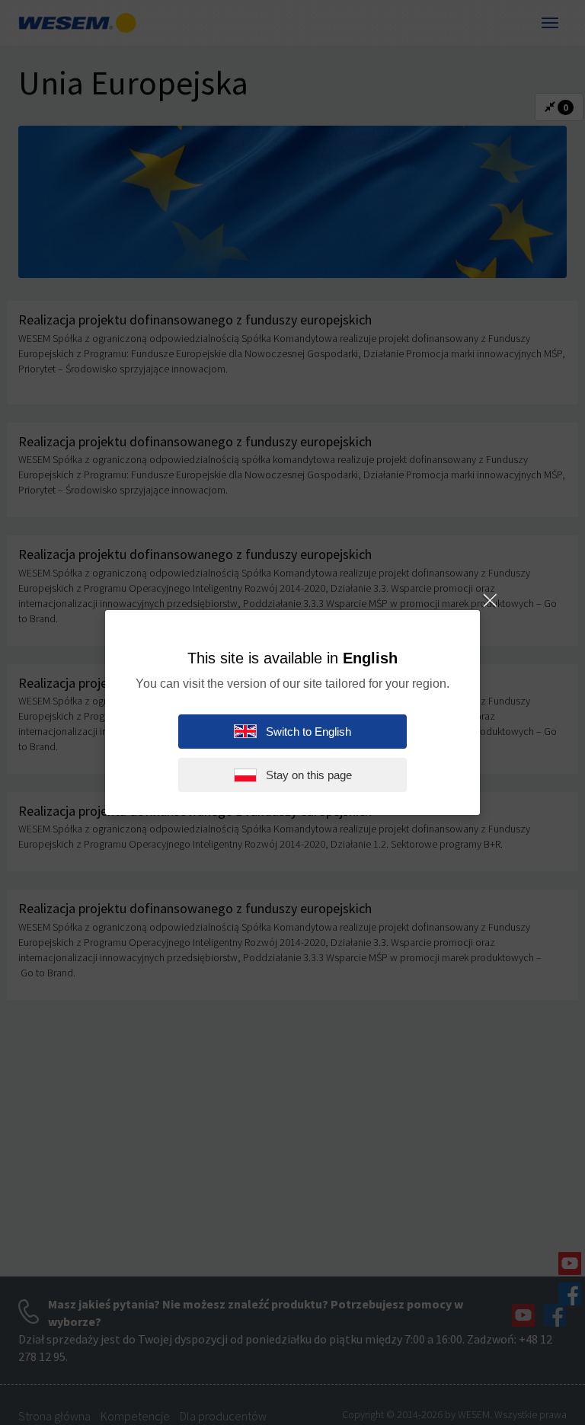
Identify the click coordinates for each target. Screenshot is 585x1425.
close (489, 601)
